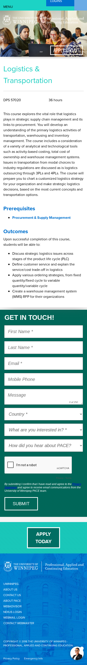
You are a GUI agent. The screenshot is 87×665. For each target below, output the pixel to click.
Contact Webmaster (18, 623)
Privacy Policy (11, 658)
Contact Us (12, 595)
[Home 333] (43, 24)
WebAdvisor (12, 606)
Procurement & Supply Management (41, 217)
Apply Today (43, 537)
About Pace (12, 601)
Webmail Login (14, 617)
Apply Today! (66, 50)
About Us (10, 589)
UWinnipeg (11, 584)
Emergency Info (33, 658)
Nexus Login (12, 612)
